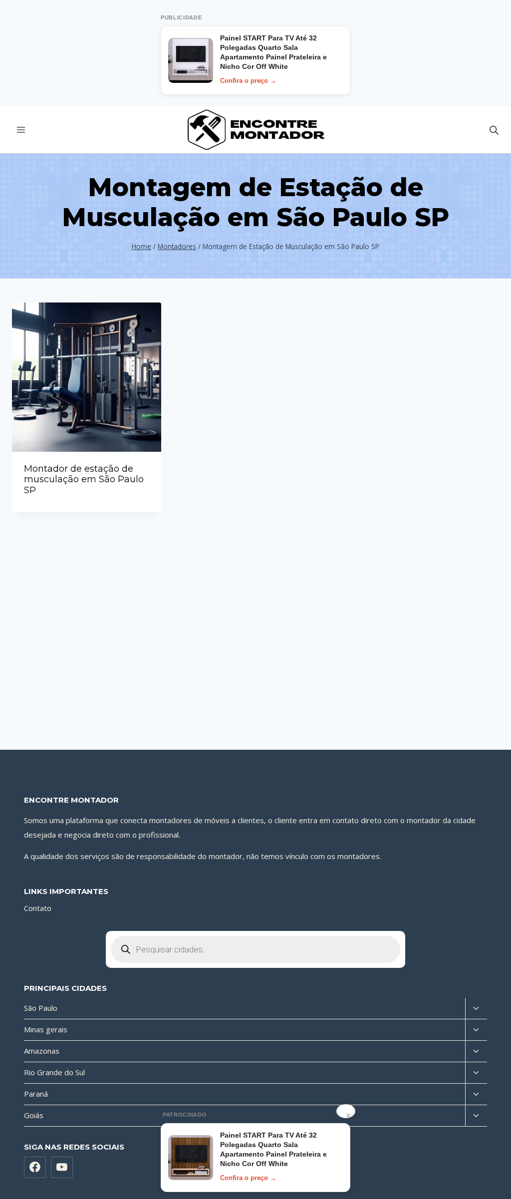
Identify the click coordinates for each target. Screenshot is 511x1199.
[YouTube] (62, 1168)
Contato (37, 908)
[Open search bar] (494, 130)
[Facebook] (35, 1168)
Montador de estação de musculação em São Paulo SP (84, 479)
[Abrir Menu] (21, 130)
